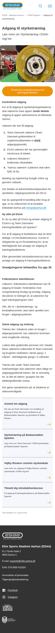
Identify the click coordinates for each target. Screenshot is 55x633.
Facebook (13, 590)
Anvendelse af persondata (15, 575)
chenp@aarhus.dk (36, 207)
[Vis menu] (50, 6)
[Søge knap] (40, 6)
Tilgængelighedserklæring (15, 579)
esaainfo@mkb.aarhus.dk (22, 561)
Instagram (13, 597)
